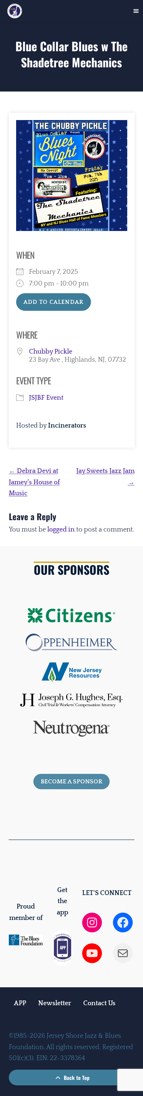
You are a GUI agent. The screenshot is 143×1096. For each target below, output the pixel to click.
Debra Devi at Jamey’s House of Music (34, 482)
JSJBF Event (46, 398)
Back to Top (75, 1077)
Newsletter (54, 1003)
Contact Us (99, 1003)
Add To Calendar (53, 302)
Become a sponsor (71, 781)
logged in (61, 529)
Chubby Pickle (50, 351)
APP (20, 1003)
